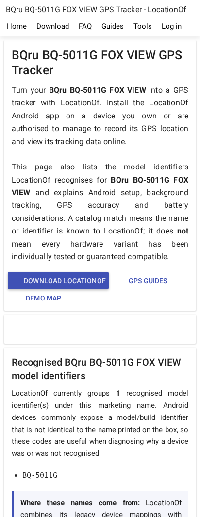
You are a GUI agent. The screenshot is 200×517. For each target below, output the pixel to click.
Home (17, 26)
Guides (112, 26)
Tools (142, 26)
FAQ (85, 26)
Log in (172, 26)
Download (52, 26)
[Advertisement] (102, 329)
